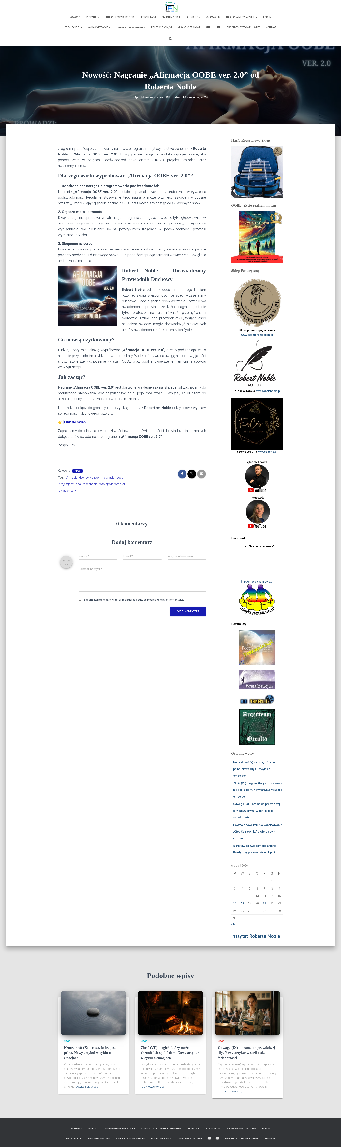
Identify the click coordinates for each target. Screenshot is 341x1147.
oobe (119, 477)
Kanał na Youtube (208, 27)
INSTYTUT (92, 17)
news (77, 471)
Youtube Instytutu (219, 27)
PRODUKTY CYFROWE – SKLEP (243, 27)
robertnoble (90, 484)
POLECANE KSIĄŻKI (161, 27)
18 (242, 903)
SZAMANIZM (213, 17)
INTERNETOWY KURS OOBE (120, 17)
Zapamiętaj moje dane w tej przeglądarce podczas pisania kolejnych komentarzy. (134, 599)
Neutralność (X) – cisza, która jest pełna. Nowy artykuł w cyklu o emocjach (254, 769)
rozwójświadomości (112, 484)
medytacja (107, 477)
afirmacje (71, 477)
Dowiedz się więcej (86, 1086)
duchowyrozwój (89, 477)
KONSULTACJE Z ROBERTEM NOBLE (161, 17)
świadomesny (68, 490)
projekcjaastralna (70, 484)
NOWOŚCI (75, 17)
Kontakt (271, 27)
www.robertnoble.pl (268, 391)
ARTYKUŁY (192, 17)
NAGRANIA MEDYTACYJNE (240, 17)
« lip (233, 924)
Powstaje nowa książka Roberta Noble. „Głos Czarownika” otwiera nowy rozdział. (258, 831)
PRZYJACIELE (72, 27)
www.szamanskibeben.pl (257, 334)
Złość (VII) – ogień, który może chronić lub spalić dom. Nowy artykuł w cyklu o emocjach (258, 790)
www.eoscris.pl (267, 451)
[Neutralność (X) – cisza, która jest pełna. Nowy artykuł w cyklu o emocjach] (93, 1012)
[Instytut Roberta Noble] (170, 7)
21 (264, 903)
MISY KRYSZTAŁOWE (189, 27)
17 (234, 903)
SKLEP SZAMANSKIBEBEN (131, 27)
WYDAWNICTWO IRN (99, 27)
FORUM (267, 17)
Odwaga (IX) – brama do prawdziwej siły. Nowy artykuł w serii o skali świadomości (256, 811)
